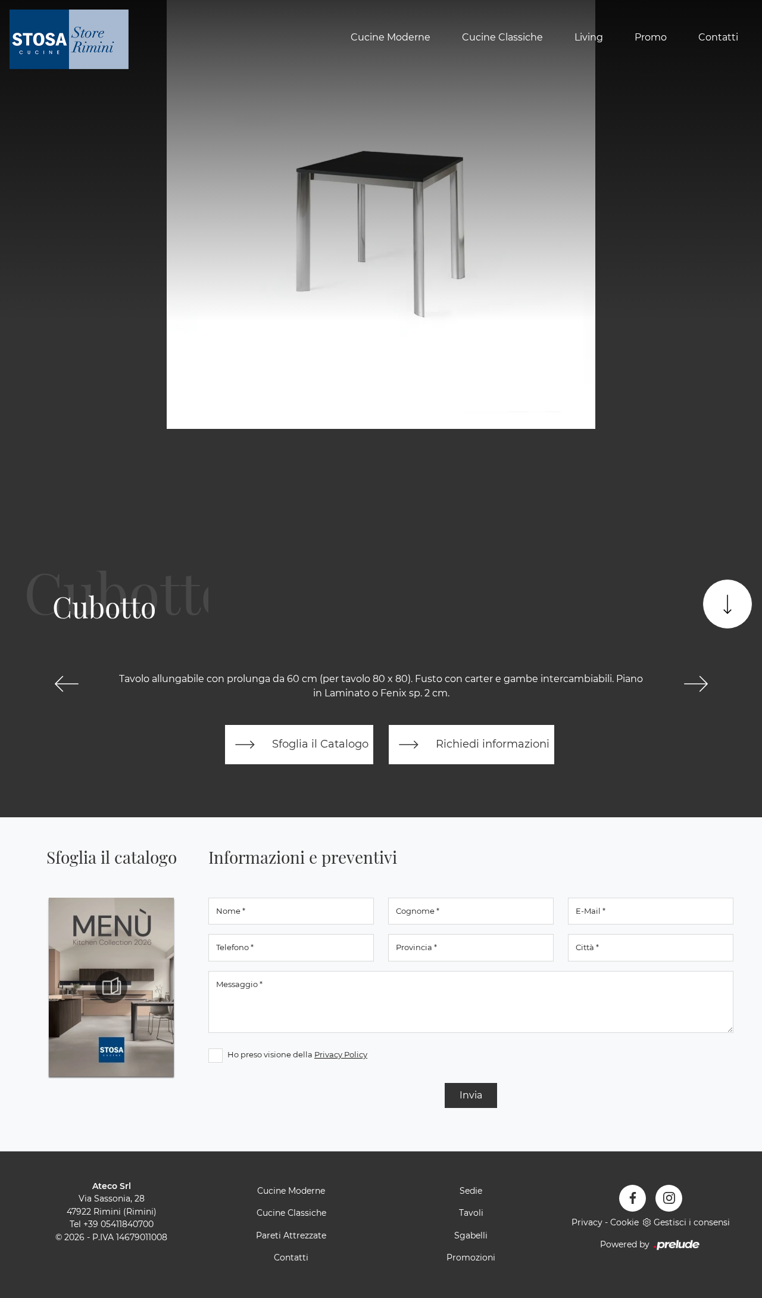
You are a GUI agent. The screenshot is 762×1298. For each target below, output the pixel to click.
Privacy (587, 1222)
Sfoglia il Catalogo (318, 744)
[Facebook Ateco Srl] (632, 1198)
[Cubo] (66, 684)
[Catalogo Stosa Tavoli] (111, 987)
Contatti (718, 37)
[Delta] (695, 684)
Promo (651, 37)
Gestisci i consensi (692, 1222)
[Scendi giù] (727, 604)
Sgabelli (471, 1235)
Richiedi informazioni (491, 744)
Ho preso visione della (297, 1054)
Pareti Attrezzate (291, 1235)
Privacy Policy (340, 1054)
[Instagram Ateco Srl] (668, 1198)
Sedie (471, 1190)
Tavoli (471, 1212)
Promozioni (470, 1257)
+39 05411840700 (118, 1224)
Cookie (624, 1222)
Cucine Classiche (502, 37)
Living (588, 37)
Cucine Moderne (390, 37)
